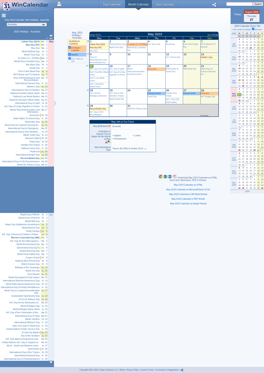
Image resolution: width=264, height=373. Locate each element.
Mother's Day (206, 57)
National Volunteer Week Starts (24, 100)
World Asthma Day (117, 44)
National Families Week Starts (25, 93)
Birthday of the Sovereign (27, 267)
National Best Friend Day (27, 261)
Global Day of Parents (29, 218)
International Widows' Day (27, 322)
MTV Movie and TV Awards (26, 74)
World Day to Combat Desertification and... (22, 291)
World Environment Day (28, 244)
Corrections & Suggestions (167, 370)
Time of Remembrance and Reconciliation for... (98, 60)
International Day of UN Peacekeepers (21, 161)
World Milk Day (32, 221)
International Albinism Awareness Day (21, 281)
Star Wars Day (154, 44)
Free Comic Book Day (29, 71)
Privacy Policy (132, 370)
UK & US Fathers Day (29, 299)
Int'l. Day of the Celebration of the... (23, 312)
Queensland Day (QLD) (28, 248)
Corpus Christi (33, 258)
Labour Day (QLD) (97, 44)
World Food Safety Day (28, 254)
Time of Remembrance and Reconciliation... (26, 79)
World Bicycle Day (31, 228)
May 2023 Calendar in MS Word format (188, 194)
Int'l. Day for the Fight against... (25, 241)
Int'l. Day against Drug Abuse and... (23, 339)
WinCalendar (204, 115)
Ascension (152, 69)
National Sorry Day (30, 148)
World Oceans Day (30, 264)
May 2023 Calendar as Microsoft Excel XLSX (188, 189)
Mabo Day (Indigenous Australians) (22, 224)
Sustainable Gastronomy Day (25, 296)
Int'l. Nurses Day (173, 57)
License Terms (147, 370)
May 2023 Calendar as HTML (188, 185)
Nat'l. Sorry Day (172, 99)
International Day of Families (26, 90)
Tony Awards (33, 274)
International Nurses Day (27, 83)
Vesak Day (170, 44)
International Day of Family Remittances (20, 287)
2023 (12, 20)
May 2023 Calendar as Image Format (188, 203)
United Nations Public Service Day (23, 329)
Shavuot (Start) (154, 93)
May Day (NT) (96, 48)
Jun (51, 215)
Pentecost (205, 93)
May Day (93, 51)
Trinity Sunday (33, 231)
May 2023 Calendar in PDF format (188, 199)
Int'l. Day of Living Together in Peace (22, 106)
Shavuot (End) (189, 93)
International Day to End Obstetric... (22, 132)
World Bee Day (189, 69)
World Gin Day (33, 271)
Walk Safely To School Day (26, 118)
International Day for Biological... (24, 128)
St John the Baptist (31, 332)
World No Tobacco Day (137, 109)
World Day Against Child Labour (24, 277)
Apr (51, 38)
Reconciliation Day (30, 158)
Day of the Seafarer (30, 336)
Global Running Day (30, 251)
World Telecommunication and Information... (135, 71)
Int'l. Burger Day (208, 97)
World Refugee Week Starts (26, 309)
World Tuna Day (116, 47)
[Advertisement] (154, 20)
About (122, 370)
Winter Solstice (32, 319)
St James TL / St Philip (137, 44)
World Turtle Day (116, 99)
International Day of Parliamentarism (22, 359)
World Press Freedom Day (27, 61)
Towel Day (152, 97)
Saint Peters (34, 349)
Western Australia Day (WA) (25, 238)
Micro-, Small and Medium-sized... (23, 346)
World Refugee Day (30, 306)
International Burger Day (28, 155)
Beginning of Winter (30, 215)
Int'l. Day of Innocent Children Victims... (21, 234)
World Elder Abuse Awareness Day (23, 284)
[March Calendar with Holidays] (51, 35)
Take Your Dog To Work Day (26, 326)
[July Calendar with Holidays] (51, 362)
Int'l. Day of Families (99, 69)
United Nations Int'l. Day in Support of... (21, 342)
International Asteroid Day (27, 355)
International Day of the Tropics (24, 352)
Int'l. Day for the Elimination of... (24, 303)
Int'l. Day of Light (116, 69)
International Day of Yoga (27, 316)
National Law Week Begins (26, 96)
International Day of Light (27, 103)
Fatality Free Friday (30, 145)
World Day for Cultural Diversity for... (208, 71)
